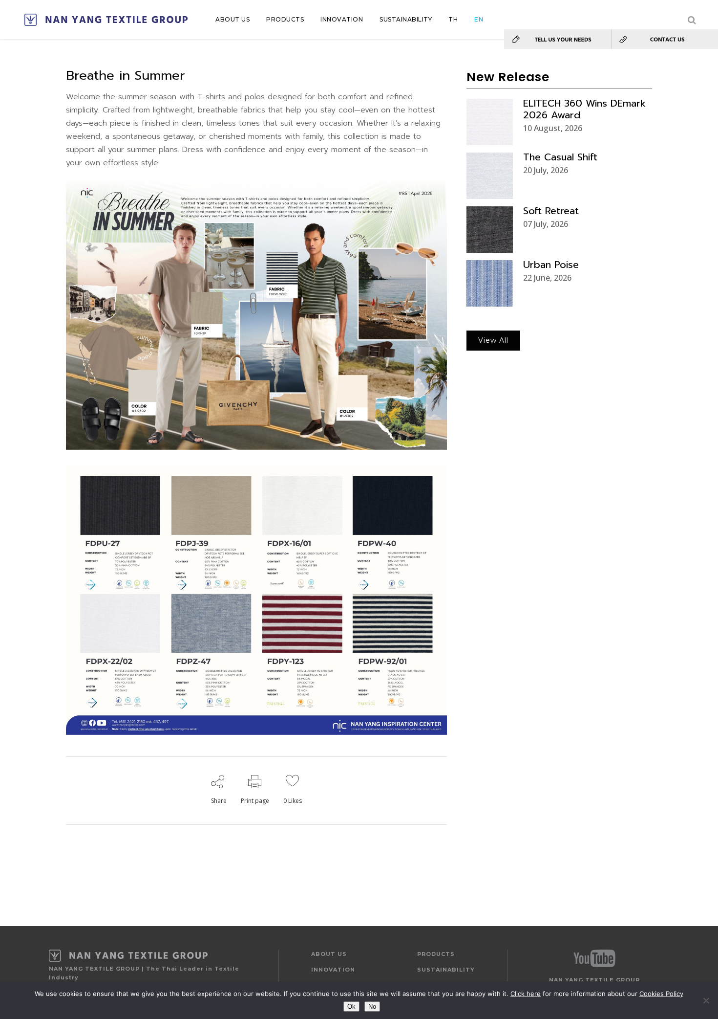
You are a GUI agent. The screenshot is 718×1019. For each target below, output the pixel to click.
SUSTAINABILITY (446, 969)
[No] (706, 1000)
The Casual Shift (560, 157)
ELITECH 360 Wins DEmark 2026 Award (584, 109)
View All (493, 340)
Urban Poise (551, 264)
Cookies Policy (661, 993)
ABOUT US (329, 954)
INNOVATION (333, 969)
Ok (351, 1006)
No (372, 1006)
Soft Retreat (551, 210)
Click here (525, 993)
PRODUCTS (436, 954)
